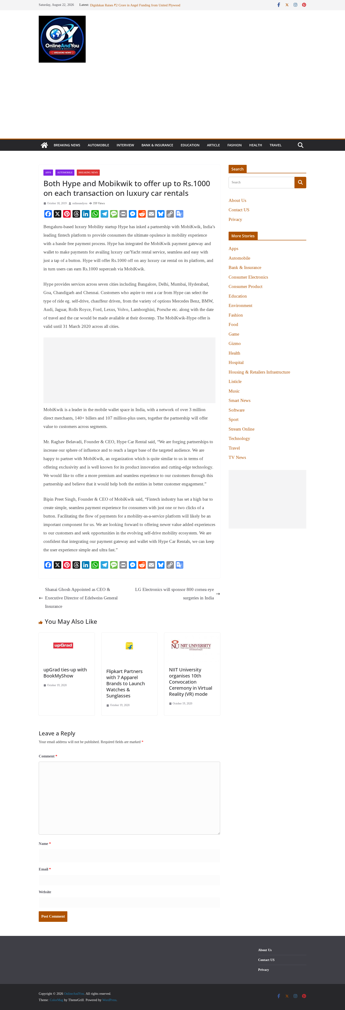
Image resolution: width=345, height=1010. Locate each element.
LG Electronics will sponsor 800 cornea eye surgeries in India (174, 593)
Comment (48, 756)
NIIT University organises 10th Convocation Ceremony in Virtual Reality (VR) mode (190, 681)
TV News (237, 457)
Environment (240, 305)
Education (190, 145)
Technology (239, 438)
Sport (233, 419)
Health (255, 145)
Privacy (235, 219)
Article (213, 145)
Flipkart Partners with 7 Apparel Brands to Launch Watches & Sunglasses (125, 683)
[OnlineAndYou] (44, 145)
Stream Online (241, 429)
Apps (48, 172)
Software (237, 410)
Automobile (98, 145)
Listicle (235, 381)
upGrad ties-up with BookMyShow (65, 672)
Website (45, 892)
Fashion (234, 145)
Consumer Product (245, 286)
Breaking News (67, 145)
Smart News (239, 400)
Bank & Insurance (157, 145)
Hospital (236, 362)
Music (234, 391)
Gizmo (235, 343)
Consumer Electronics (248, 277)
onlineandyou (79, 203)
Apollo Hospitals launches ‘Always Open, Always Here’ (127, 5)
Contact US (239, 209)
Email (45, 869)
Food (233, 324)
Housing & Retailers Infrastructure (259, 372)
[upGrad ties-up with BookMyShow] (67, 636)
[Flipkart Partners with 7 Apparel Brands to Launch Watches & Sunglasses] (129, 636)
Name (45, 844)
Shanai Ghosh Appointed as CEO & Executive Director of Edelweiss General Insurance (81, 598)
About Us (237, 200)
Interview (125, 145)
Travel (276, 145)
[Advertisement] (172, 103)
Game (234, 334)
